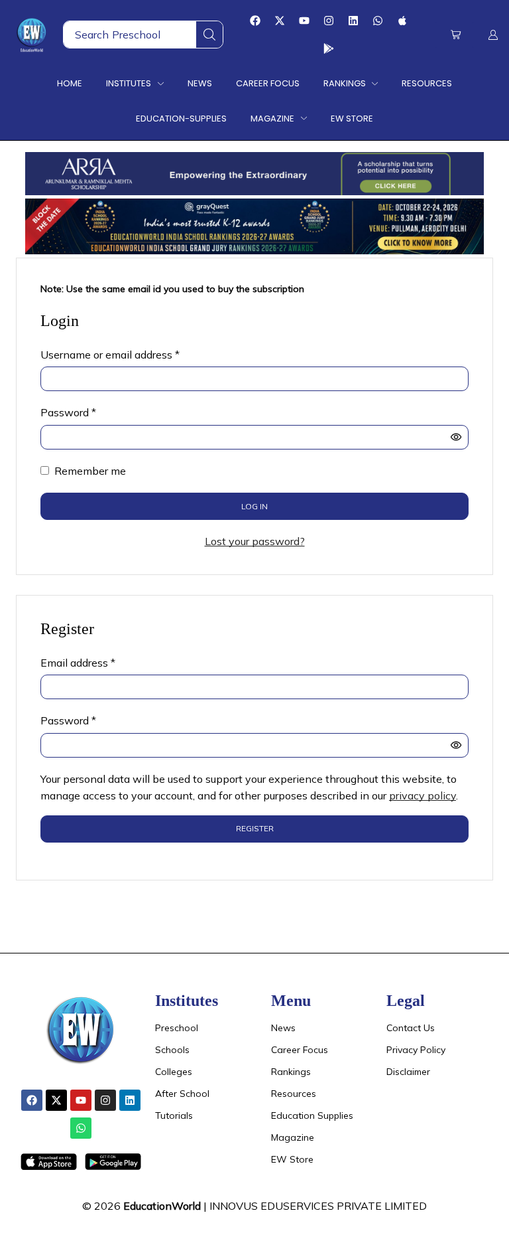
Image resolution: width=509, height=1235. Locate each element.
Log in (254, 506)
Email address (77, 662)
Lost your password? (255, 541)
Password (68, 411)
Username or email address (110, 354)
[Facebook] (255, 20)
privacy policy (422, 795)
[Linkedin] (353, 20)
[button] (456, 35)
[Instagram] (328, 20)
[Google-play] (328, 48)
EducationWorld (162, 1205)
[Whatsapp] (377, 20)
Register (255, 828)
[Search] (209, 34)
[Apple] (402, 20)
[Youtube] (304, 20)
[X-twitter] (279, 20)
